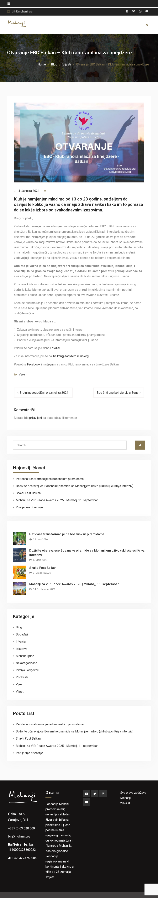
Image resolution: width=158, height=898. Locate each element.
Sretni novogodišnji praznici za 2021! (44, 392)
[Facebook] (86, 793)
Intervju (21, 641)
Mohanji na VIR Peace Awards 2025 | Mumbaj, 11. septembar (57, 500)
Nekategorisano (26, 663)
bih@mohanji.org (22, 12)
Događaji (22, 634)
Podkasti (22, 677)
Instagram (49, 364)
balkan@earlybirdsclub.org (71, 356)
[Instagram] (103, 793)
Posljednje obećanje (29, 507)
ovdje (55, 348)
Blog (19, 627)
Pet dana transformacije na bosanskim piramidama (50, 479)
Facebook (33, 364)
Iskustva (21, 649)
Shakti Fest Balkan (28, 493)
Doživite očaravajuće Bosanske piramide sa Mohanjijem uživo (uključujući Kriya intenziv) (74, 486)
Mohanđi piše (25, 656)
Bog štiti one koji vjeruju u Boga (117, 392)
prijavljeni (35, 418)
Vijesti (23, 374)
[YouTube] (86, 802)
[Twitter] (94, 793)
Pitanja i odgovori (27, 670)
